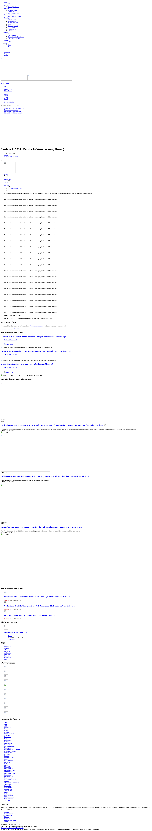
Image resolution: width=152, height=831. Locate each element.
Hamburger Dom (9, 757)
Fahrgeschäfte (8, 743)
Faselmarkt (7, 654)
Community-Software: (12, 828)
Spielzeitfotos (8, 789)
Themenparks (8, 790)
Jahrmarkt (7, 651)
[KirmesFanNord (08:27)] (6, 674)
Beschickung (7, 729)
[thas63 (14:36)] (6, 715)
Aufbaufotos (7, 653)
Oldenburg (7, 781)
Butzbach (7, 656)
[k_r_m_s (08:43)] (6, 669)
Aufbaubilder (8, 646)
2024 (5, 649)
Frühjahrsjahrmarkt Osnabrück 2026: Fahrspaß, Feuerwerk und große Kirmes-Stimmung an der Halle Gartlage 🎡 (53, 425)
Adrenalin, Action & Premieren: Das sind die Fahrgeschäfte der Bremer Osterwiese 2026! (41, 527)
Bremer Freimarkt (9, 733)
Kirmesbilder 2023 (9, 768)
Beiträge (6, 185)
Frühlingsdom (8, 752)
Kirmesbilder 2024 (9, 770)
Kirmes (6, 765)
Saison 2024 (7, 784)
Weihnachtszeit (8, 798)
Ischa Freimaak (8, 760)
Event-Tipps (7, 740)
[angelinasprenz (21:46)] (6, 697)
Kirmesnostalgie (8, 776)
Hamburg (7, 756)
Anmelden (7, 52)
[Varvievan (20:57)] (6, 706)
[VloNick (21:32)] (6, 701)
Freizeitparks (7, 748)
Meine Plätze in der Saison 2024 (15, 632)
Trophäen (7, 182)
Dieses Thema (8, 89)
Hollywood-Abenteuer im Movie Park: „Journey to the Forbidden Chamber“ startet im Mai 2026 (45, 476)
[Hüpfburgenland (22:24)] (6, 692)
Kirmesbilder (7, 767)
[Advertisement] (53, 127)
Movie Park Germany (10, 779)
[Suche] (18, 105)
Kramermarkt (8, 778)
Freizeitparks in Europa (10, 751)
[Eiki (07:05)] (6, 678)
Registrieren (7, 54)
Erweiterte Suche (9, 102)
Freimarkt (7, 745)
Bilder (6, 730)
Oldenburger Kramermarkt (11, 782)
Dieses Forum (8, 91)
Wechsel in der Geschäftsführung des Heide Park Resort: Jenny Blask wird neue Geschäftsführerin (39, 606)
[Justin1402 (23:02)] (6, 683)
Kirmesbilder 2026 (9, 773)
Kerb (5, 764)
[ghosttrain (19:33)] (6, 710)
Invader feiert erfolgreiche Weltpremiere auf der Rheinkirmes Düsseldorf (30, 615)
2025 (5, 722)
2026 (5, 726)
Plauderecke (11, 639)
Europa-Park (7, 737)
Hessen (6, 659)
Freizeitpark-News (9, 746)
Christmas (7, 735)
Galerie (6, 99)
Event (5, 738)
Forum (6, 94)
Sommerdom (7, 786)
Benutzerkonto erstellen (7, 329)
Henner (6, 155)
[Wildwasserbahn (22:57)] (6, 688)
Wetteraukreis (8, 657)
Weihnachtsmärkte (9, 797)
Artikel (6, 95)
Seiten (6, 97)
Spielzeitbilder (8, 787)
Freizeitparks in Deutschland (12, 749)
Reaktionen (7, 179)
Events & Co (7, 741)
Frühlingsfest (7, 754)
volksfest (6, 648)
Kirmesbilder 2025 (9, 771)
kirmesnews (7, 775)
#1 (8, 190)
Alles (5, 86)
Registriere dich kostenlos (37, 326)
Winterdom (7, 800)
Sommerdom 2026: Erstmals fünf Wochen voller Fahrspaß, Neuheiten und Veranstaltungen (37, 597)
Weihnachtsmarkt (9, 795)
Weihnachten (7, 794)
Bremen (6, 732)
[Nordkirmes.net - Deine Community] (36, 80)
